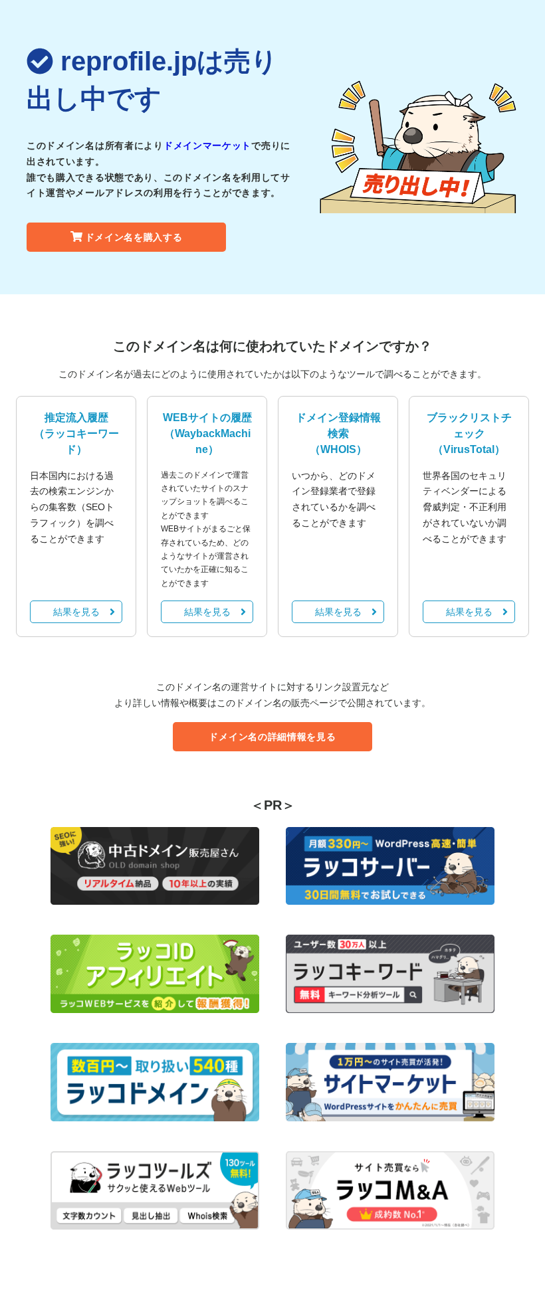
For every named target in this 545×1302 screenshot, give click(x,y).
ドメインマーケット (207, 145)
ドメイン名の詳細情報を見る (272, 736)
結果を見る (76, 611)
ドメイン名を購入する (134, 237)
